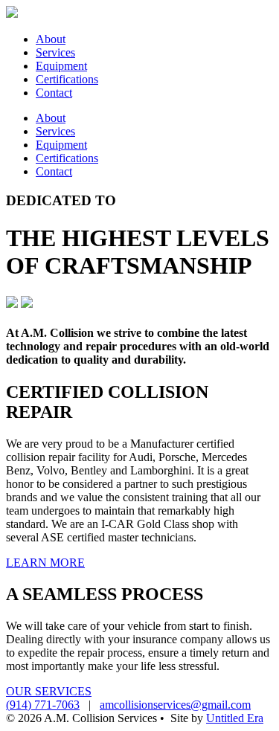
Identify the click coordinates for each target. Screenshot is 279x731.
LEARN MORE (45, 562)
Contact (54, 92)
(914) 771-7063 (43, 704)
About (50, 39)
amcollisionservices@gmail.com (175, 704)
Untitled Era (234, 718)
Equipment (61, 65)
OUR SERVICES (49, 691)
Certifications (67, 79)
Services (55, 52)
